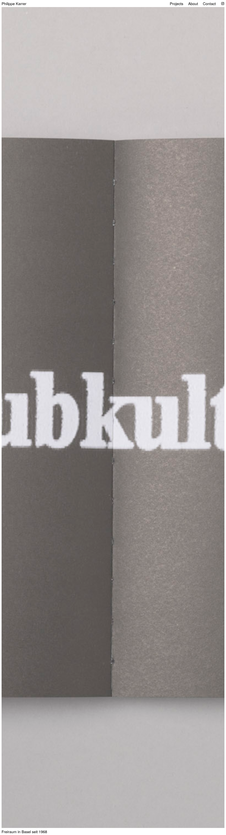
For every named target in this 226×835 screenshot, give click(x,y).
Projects (176, 3)
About (193, 3)
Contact (209, 3)
